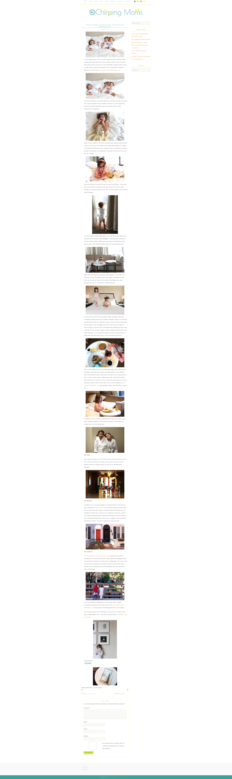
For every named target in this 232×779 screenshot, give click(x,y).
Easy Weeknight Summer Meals (140, 39)
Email (86, 729)
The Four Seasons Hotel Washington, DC (96, 556)
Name (86, 722)
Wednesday (122, 693)
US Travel (94, 693)
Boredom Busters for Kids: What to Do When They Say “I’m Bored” (139, 45)
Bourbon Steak (99, 507)
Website (86, 736)
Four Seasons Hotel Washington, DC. (109, 70)
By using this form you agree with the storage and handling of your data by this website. (113, 746)
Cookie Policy (84, 769)
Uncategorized (89, 693)
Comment (87, 708)
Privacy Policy (85, 767)
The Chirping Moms (116, 12)
